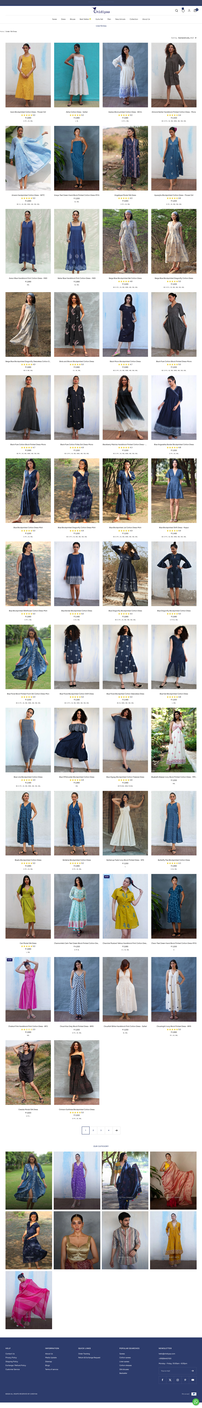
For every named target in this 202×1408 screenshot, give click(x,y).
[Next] (116, 1130)
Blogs (47, 1365)
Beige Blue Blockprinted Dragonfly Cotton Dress (174, 278)
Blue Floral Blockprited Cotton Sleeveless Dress (125, 694)
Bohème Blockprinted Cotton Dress (77, 860)
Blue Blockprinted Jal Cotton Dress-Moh (125, 527)
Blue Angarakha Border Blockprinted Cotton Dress (174, 444)
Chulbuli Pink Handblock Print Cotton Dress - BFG (28, 1026)
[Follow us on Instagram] (177, 1380)
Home (2, 31)
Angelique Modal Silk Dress (125, 195)
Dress (63, 19)
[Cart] (195, 10)
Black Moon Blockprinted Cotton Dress (125, 361)
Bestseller (123, 1373)
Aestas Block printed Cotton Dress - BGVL (125, 112)
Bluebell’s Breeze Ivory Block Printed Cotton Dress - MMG (174, 777)
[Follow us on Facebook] (162, 1380)
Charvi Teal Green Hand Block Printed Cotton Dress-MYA (174, 943)
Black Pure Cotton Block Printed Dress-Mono (174, 361)
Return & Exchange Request (89, 1358)
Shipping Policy (11, 1361)
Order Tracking (84, 1354)
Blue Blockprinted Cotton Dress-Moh (28, 527)
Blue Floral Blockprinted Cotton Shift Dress (77, 694)
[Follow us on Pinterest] (185, 1380)
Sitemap (48, 1361)
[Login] (189, 10)
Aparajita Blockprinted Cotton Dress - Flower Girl (173, 195)
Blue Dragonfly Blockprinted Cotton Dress (125, 611)
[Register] (192, 1371)
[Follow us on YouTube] (193, 1380)
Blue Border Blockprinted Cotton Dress (76, 611)
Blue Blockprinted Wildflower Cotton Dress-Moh (28, 611)
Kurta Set (99, 19)
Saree (54, 19)
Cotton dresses (125, 1365)
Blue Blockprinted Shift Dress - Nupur (174, 527)
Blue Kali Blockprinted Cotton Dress (174, 694)
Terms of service (51, 1369)
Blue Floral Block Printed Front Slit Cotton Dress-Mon (28, 694)
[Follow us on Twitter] (170, 1380)
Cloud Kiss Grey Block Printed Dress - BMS (77, 1026)
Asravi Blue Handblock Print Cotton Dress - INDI (28, 278)
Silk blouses (124, 1369)
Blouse (72, 19)
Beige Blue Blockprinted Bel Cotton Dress (125, 278)
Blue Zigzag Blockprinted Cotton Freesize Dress (125, 777)
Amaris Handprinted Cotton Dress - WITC (28, 195)
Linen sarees (124, 1361)
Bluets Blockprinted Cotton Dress (28, 860)
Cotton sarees (125, 1358)
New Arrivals (120, 19)
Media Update (51, 1358)
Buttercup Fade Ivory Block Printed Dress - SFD (125, 860)
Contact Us (10, 1354)
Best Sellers (85, 19)
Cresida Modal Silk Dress (28, 1109)
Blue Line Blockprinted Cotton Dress (28, 777)
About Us (146, 19)
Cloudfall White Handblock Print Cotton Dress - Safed (125, 1026)
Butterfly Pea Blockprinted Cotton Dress (174, 860)
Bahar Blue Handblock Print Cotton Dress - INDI (77, 278)
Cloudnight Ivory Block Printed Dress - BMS (174, 1026)
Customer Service (12, 1369)
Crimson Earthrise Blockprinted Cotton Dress (77, 1109)
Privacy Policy (11, 1358)
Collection (134, 19)
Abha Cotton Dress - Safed (77, 112)
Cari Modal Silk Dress (28, 943)
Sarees (122, 1354)
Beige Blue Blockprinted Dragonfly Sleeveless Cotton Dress (28, 361)
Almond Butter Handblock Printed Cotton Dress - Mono (174, 112)
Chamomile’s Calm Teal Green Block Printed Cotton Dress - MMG (76, 943)
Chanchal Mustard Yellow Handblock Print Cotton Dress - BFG (125, 943)
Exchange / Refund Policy (15, 1365)
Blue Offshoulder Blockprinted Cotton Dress (76, 777)
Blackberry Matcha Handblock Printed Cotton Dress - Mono (125, 444)
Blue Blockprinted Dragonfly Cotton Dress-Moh (77, 527)
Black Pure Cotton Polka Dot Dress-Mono (76, 444)
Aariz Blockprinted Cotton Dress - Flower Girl (28, 112)
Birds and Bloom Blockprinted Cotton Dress (76, 361)
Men (109, 19)
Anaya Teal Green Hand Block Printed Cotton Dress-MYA (76, 195)
